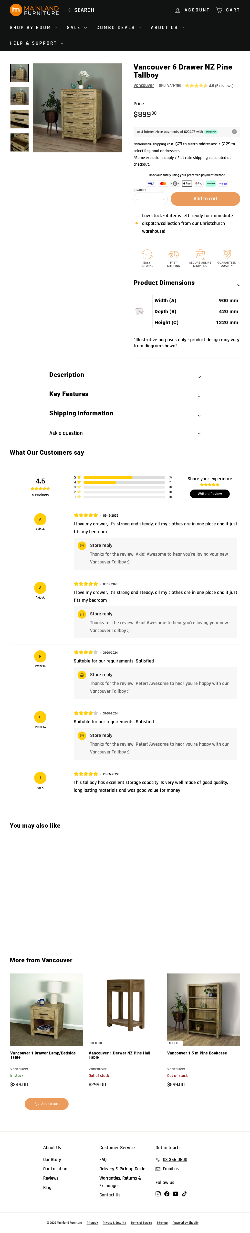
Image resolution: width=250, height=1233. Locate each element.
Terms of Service (141, 1223)
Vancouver (144, 85)
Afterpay (92, 1223)
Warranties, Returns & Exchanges (120, 1182)
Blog (47, 1188)
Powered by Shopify (185, 1223)
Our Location (55, 1169)
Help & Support (34, 43)
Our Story (52, 1160)
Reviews (50, 1178)
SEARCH (84, 10)
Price (139, 104)
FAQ (103, 1160)
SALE (75, 27)
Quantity (140, 190)
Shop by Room (31, 27)
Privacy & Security (114, 1223)
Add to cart (29, 931)
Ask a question (66, 433)
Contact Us (109, 1195)
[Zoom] (77, 107)
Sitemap (162, 1223)
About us (165, 27)
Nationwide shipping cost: (154, 144)
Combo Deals (116, 27)
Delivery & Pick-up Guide (122, 1169)
